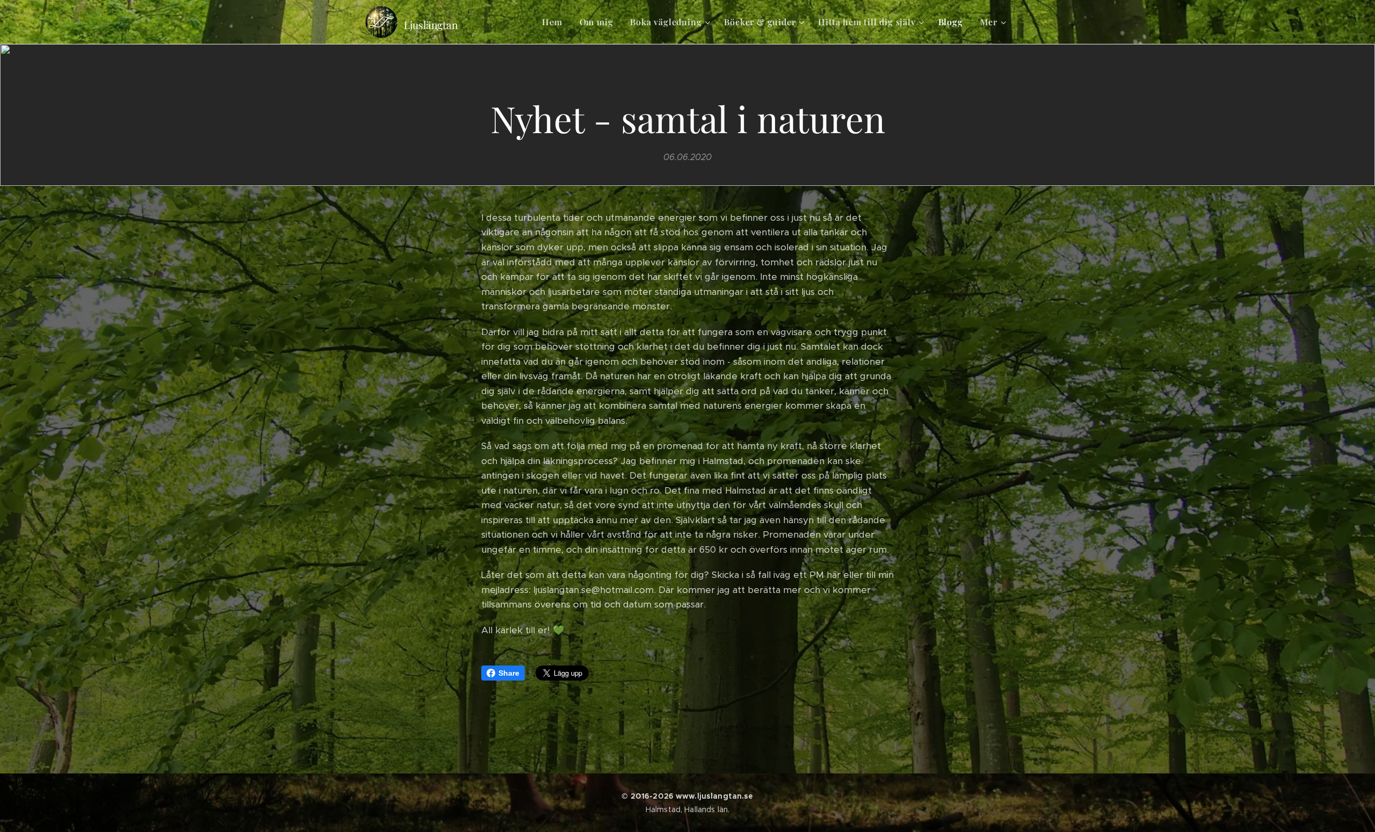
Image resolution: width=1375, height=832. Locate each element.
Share (508, 673)
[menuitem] (554, 22)
